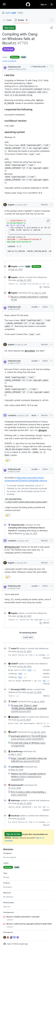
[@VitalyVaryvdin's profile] (5, 67)
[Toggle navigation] (4, 4)
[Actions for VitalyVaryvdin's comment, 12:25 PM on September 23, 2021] (51, 307)
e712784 (46, 726)
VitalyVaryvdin (14, 67)
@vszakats (30, 351)
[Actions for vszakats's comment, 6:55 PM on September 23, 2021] (51, 415)
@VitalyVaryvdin (12, 547)
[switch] (7, 460)
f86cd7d (46, 825)
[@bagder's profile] (5, 204)
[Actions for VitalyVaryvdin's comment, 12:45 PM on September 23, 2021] (51, 361)
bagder (11, 204)
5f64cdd (46, 684)
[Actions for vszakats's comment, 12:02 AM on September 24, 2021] (51, 541)
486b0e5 (46, 623)
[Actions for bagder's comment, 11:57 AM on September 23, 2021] (51, 205)
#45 (44, 681)
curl (7, 12)
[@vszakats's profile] (5, 415)
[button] (48, 220)
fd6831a (46, 696)
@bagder (42, 430)
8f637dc (46, 677)
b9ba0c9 (46, 810)
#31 (20, 677)
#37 (29, 670)
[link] (13, 266)
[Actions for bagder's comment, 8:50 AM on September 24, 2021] (51, 563)
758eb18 (46, 287)
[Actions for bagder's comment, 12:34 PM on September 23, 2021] (51, 344)
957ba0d (46, 670)
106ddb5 (46, 674)
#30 (20, 674)
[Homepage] (28, 4)
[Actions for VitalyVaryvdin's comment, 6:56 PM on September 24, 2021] (51, 586)
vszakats (12, 415)
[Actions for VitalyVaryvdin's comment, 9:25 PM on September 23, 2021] (51, 469)
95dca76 (46, 658)
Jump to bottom (9, 61)
